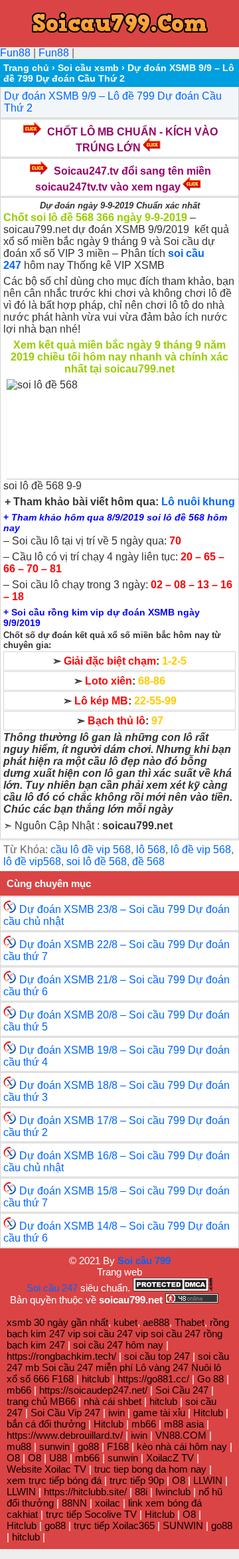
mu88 (19, 1446)
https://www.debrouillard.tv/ (65, 1435)
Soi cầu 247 (52, 1287)
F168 (63, 1378)
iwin (116, 1412)
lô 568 (150, 849)
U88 (58, 1457)
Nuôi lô (206, 1367)
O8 (13, 1457)
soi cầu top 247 (157, 1356)
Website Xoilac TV (46, 1469)
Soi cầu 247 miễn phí (87, 1367)
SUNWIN (183, 1525)
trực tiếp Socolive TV (91, 1514)
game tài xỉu (159, 1412)
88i (141, 1491)
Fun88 (15, 52)
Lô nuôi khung (198, 501)
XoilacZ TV (170, 1457)
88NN (74, 1503)
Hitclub (208, 1412)
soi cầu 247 (175, 1333)
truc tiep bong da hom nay (150, 1469)
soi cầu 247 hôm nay (119, 1345)
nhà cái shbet (112, 1401)
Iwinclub (173, 1491)
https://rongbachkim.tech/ (61, 1356)
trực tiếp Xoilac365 (114, 1525)
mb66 (19, 1390)
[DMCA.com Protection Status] (172, 1287)
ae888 (156, 1322)
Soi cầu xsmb (88, 67)
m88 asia (184, 1424)
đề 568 (148, 861)
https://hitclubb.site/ (85, 1491)
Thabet (189, 1322)
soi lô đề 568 (96, 861)
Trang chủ (26, 67)
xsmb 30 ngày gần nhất (57, 1322)
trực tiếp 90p (137, 1480)
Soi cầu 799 (144, 1260)
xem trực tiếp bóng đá (54, 1480)
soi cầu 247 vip (115, 1333)
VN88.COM (180, 1435)
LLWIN (207, 1480)
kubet (125, 1322)
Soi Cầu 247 (181, 1390)
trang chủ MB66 (41, 1401)
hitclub (96, 1378)
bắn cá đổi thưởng (46, 1424)
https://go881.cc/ (153, 1378)
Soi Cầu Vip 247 (65, 1412)
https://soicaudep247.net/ (93, 1390)
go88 (88, 1446)
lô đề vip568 (32, 861)
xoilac (107, 1503)
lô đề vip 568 (201, 849)
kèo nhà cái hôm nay (182, 1446)
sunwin (54, 1446)
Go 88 (210, 1378)
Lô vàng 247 (162, 1367)
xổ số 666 (28, 1378)
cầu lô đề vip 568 (90, 849)
